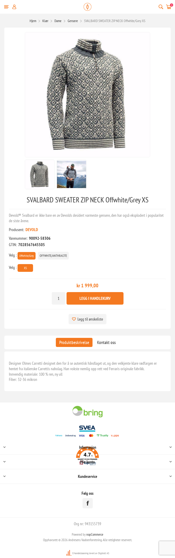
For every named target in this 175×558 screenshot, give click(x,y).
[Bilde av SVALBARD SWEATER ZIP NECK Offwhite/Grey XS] (39, 174)
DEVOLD (32, 229)
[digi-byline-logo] (69, 553)
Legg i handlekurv (95, 298)
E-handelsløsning (80, 553)
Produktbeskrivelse (74, 342)
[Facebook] (87, 503)
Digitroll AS (103, 553)
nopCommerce (94, 534)
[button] (87, 457)
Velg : (13, 255)
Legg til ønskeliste (90, 319)
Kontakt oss (106, 342)
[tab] (74, 342)
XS (25, 268)
